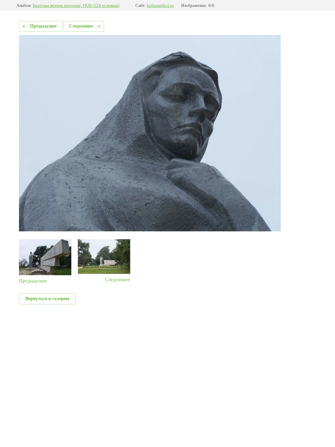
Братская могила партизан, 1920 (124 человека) (76, 5)
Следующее (81, 26)
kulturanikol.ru (160, 5)
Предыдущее (43, 26)
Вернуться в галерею (47, 298)
